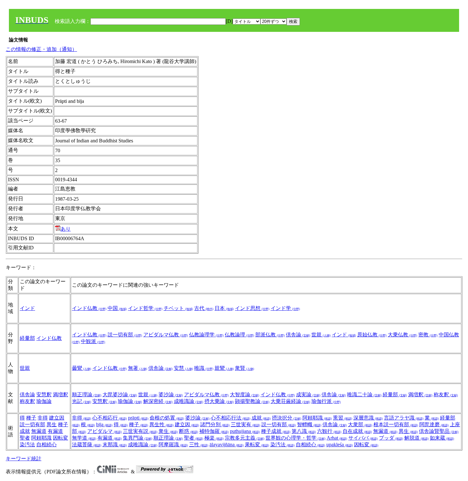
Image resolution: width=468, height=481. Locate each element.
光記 (81, 401)
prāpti (138, 417)
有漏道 (55, 431)
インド (27, 308)
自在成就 (357, 431)
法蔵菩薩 (86, 444)
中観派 (93, 341)
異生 (51, 424)
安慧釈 (44, 394)
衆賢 (244, 368)
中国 (117, 308)
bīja (104, 424)
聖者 (25, 438)
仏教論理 (239, 334)
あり (65, 229)
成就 (261, 417)
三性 (198, 444)
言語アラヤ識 (403, 417)
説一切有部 (125, 334)
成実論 (308, 394)
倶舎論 (298, 334)
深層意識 (368, 417)
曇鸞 (81, 368)
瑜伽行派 (326, 401)
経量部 (27, 338)
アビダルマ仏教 (165, 334)
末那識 (115, 444)
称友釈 (27, 401)
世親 (320, 334)
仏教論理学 (206, 334)
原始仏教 (371, 334)
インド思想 (252, 308)
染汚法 (27, 444)
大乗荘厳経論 (290, 401)
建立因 (56, 417)
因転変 (60, 438)
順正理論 (86, 394)
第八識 (304, 431)
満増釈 (60, 394)
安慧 (183, 368)
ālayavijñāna (226, 444)
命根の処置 (167, 417)
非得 (43, 417)
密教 (427, 334)
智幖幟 (309, 424)
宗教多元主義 (244, 438)
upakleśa (339, 444)
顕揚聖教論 (252, 401)
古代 (203, 308)
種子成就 (275, 431)
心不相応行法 (230, 417)
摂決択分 (286, 417)
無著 (137, 368)
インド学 (285, 308)
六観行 (329, 431)
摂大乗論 (219, 401)
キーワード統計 (23, 458)
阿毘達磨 (434, 424)
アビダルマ (104, 431)
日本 (224, 308)
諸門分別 (215, 424)
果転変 (257, 444)
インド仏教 (89, 308)
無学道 (84, 438)
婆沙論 (171, 394)
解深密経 (158, 401)
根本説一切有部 (395, 424)
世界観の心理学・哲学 (295, 438)
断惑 (188, 431)
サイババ (363, 438)
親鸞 (224, 368)
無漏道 (38, 431)
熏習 (342, 417)
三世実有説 (140, 431)
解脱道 (416, 438)
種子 (31, 417)
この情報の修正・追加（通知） (41, 49)
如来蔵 (442, 438)
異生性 (161, 424)
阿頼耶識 (41, 438)
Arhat (337, 438)
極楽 (213, 438)
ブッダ (391, 438)
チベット (178, 308)
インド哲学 (145, 308)
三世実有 (245, 424)
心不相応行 (109, 417)
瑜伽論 (44, 401)
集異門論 (137, 438)
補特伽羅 (214, 431)
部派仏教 (270, 334)
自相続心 (46, 444)
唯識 (203, 368)
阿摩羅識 (173, 444)
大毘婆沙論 (120, 394)
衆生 (168, 431)
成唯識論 (188, 401)
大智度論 (244, 394)
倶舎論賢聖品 (438, 431)
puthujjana (245, 431)
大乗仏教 (402, 334)
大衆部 (360, 424)
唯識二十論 (364, 394)
